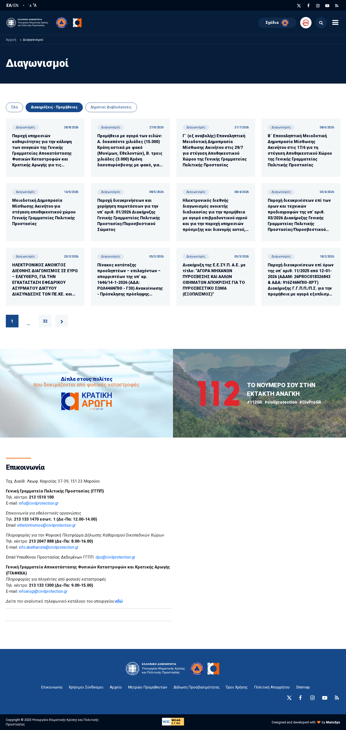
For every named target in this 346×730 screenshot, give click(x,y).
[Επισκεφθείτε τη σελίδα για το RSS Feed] (337, 6)
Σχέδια (272, 22)
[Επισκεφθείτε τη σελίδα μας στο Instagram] (318, 6)
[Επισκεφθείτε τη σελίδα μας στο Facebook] (308, 6)
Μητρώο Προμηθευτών (147, 687)
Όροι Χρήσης (237, 687)
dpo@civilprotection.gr (115, 557)
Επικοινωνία (51, 687)
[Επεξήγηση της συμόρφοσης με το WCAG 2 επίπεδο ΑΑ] (173, 721)
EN (15, 6)
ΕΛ (8, 6)
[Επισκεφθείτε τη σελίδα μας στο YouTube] (327, 6)
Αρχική (11, 40)
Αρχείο (116, 687)
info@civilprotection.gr (39, 503)
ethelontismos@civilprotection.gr (46, 525)
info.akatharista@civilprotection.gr (49, 547)
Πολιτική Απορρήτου (272, 687)
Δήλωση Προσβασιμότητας (197, 687)
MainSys (333, 722)
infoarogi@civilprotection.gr (43, 591)
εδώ (119, 601)
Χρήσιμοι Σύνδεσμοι (86, 687)
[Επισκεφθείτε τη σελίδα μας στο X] (299, 6)
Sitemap (303, 687)
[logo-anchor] (157, 669)
